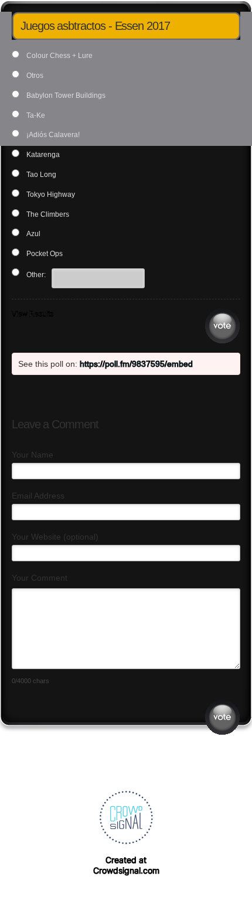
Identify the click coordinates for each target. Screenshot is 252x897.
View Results (32, 314)
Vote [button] (222, 326)
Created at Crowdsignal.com (126, 865)
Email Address (38, 495)
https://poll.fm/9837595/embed (136, 364)
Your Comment (39, 577)
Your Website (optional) (55, 536)
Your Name (32, 454)
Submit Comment (222, 717)
